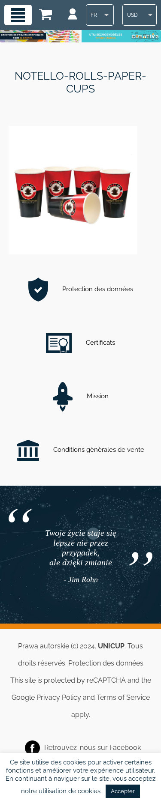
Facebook (125, 747)
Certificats (99, 342)
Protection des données (97, 289)
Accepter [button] (123, 791)
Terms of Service (123, 697)
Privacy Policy (58, 697)
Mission (97, 396)
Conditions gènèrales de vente (98, 450)
